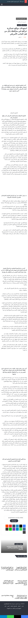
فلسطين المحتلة (13, 606)
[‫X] (20, 526)
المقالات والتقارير (18, 544)
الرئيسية (24, 22)
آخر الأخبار (20, 22)
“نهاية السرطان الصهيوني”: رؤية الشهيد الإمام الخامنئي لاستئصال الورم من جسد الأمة (21, 568)
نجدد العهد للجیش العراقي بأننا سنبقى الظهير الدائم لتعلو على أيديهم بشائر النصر (7, 568)
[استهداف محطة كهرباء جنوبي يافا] (7, 590)
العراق (19, 25)
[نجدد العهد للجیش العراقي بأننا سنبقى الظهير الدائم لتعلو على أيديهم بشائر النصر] (7, 562)
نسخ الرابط (14, 520)
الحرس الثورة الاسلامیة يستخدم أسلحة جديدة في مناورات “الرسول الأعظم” (8, 582)
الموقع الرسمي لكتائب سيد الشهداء (14, 608)
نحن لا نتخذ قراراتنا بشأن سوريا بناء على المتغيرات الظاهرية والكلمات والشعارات (21, 597)
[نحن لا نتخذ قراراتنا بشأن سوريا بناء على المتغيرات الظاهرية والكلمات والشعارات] (21, 590)
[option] (14, 545)
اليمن (8, 606)
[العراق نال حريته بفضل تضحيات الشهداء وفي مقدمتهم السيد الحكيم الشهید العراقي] (21, 575)
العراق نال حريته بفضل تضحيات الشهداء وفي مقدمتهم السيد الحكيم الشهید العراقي (21, 582)
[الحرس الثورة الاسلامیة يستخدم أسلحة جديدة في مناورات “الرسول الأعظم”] (7, 575)
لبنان (5, 606)
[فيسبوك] (24, 526)
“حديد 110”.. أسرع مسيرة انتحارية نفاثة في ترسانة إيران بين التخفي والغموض (15, 548)
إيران (22, 606)
